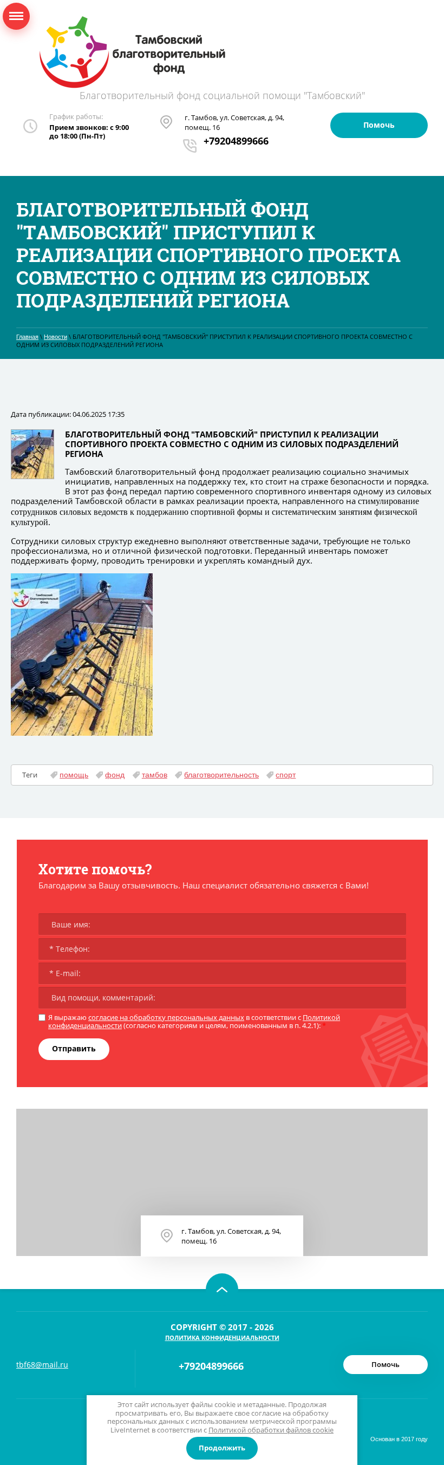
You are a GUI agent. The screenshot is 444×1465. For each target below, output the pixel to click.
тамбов (154, 774)
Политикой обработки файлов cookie (271, 1430)
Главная (27, 336)
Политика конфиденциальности (222, 1337)
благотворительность (221, 774)
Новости (55, 336)
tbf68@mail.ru (42, 1364)
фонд (115, 774)
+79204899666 (236, 140)
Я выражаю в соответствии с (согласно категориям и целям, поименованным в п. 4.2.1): (194, 1021)
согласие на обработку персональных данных (166, 1017)
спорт (286, 774)
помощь (74, 774)
